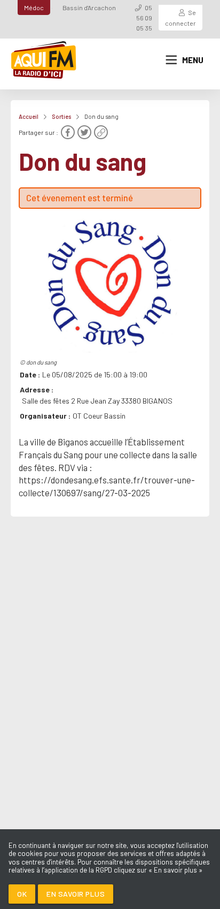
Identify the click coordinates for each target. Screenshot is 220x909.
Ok (22, 893)
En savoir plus (75, 893)
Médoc (34, 7)
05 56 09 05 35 (144, 18)
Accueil (28, 116)
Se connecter (180, 17)
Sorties (61, 116)
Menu (192, 60)
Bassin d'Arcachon (89, 7)
